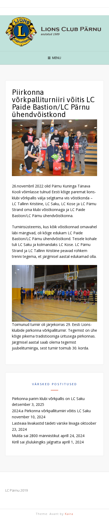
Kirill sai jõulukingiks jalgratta (36, 441)
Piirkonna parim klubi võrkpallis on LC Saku (48, 398)
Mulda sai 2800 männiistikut (36, 435)
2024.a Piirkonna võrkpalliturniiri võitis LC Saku (51, 410)
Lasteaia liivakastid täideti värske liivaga (45, 423)
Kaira (69, 514)
